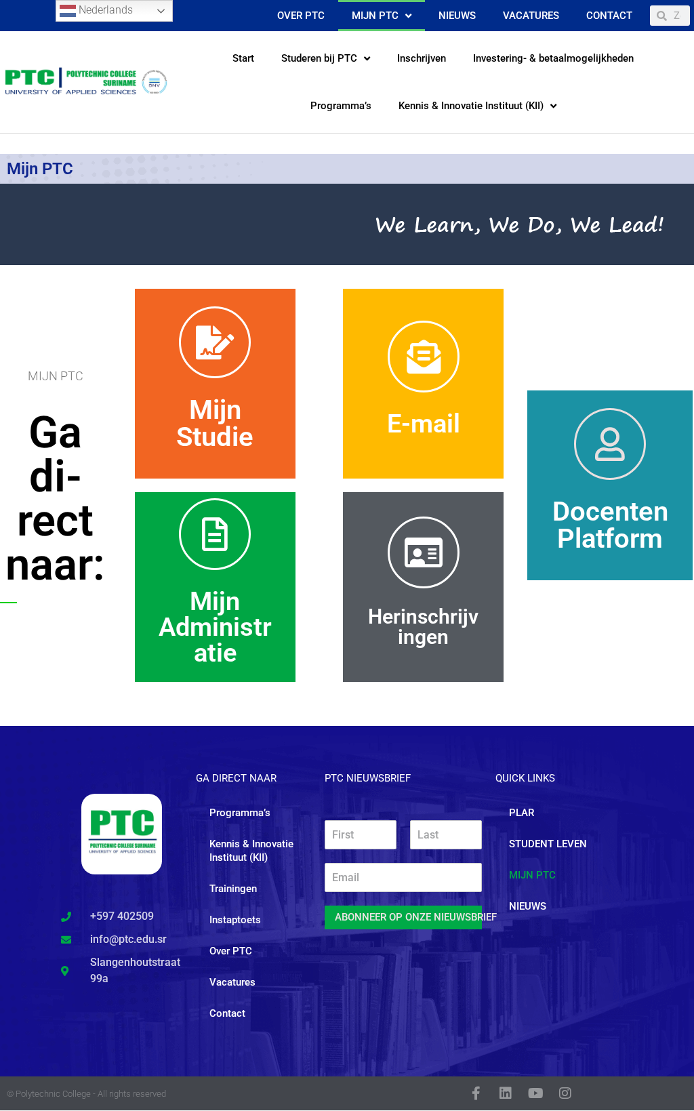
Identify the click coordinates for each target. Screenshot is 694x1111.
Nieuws (457, 15)
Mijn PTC (375, 15)
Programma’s (340, 106)
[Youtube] (535, 1093)
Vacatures (531, 15)
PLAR (521, 813)
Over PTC (301, 15)
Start (243, 58)
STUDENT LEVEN (548, 844)
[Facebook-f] (476, 1093)
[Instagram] (565, 1093)
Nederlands (104, 9)
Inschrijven (421, 58)
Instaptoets (235, 920)
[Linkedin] (505, 1093)
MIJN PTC (532, 875)
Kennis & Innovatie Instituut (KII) (471, 106)
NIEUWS (527, 906)
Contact (609, 15)
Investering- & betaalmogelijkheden (553, 58)
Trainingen (233, 889)
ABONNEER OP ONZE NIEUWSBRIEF (408, 917)
